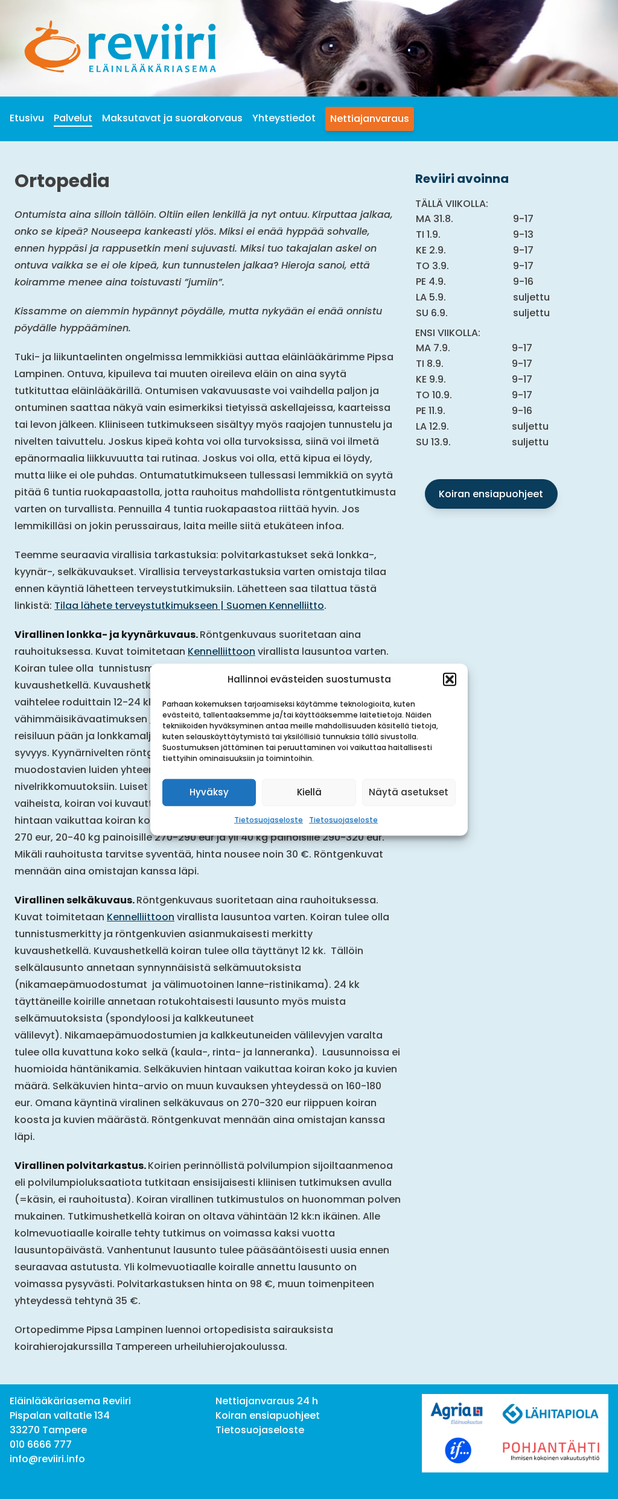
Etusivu (27, 118)
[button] (450, 679)
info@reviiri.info (47, 1459)
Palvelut (73, 118)
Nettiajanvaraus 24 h (266, 1401)
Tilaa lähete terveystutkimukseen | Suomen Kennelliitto (189, 606)
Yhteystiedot (284, 118)
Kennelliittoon (221, 651)
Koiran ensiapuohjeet (491, 494)
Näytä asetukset (408, 792)
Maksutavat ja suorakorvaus (172, 118)
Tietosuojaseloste (268, 819)
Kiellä (309, 792)
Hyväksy (209, 792)
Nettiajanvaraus (369, 119)
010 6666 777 (41, 1444)
